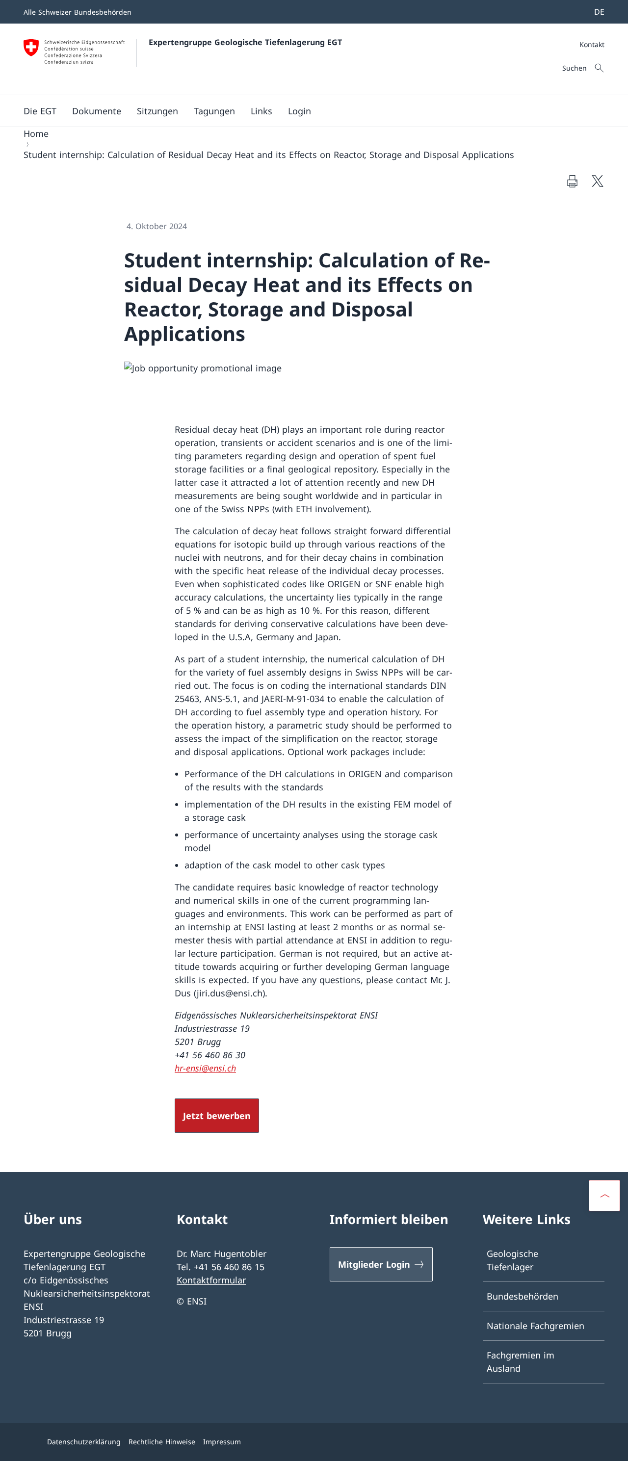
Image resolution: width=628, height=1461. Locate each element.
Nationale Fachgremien (535, 1325)
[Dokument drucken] (572, 181)
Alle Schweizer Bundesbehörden (77, 12)
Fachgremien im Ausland (520, 1361)
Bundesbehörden (522, 1296)
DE (599, 11)
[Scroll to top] (604, 1195)
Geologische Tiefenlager (512, 1260)
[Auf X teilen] (597, 181)
